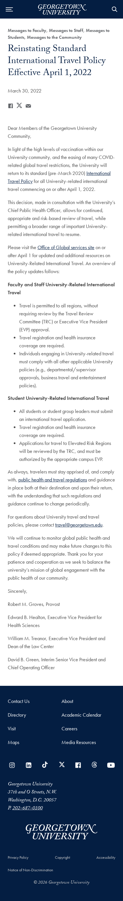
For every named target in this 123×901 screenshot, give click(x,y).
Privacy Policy (18, 857)
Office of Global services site (65, 247)
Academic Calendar (81, 714)
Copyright (62, 857)
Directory (17, 714)
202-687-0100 (27, 808)
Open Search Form (114, 9)
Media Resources (78, 742)
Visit (12, 728)
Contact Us (18, 701)
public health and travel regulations (52, 479)
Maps (13, 742)
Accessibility (105, 857)
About (67, 701)
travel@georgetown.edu (78, 524)
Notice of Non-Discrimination (30, 869)
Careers (69, 728)
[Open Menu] (9, 9)
